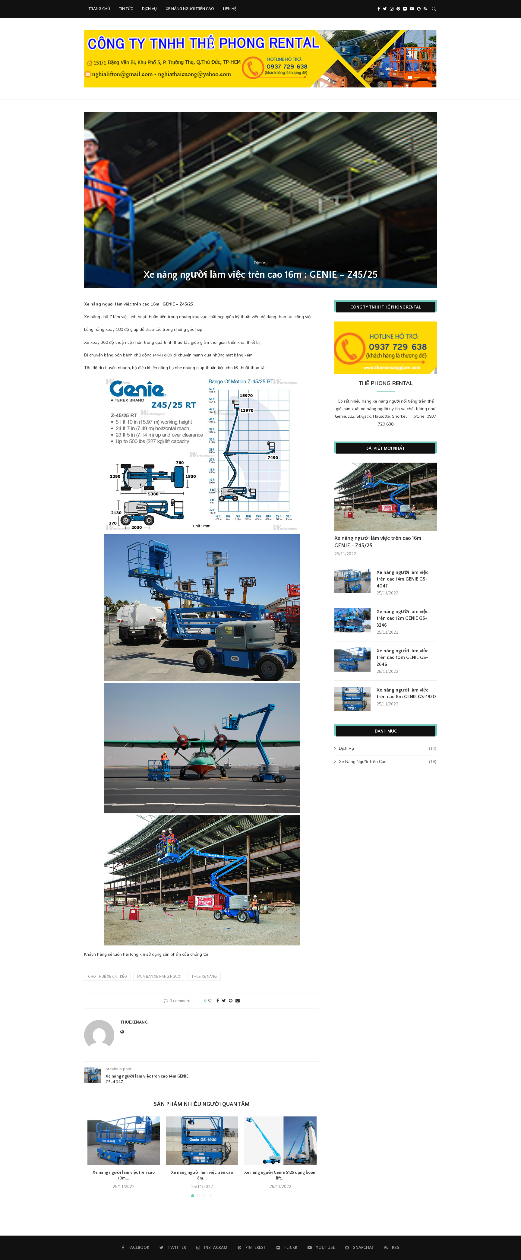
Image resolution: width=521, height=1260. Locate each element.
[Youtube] (412, 8)
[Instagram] (391, 8)
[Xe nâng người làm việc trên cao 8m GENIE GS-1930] (202, 1140)
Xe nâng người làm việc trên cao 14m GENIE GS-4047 (402, 579)
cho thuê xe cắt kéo (107, 976)
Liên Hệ (229, 8)
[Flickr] (405, 8)
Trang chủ (99, 8)
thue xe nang (204, 976)
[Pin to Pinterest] (230, 1001)
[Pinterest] (398, 8)
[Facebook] (378, 8)
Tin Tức (126, 8)
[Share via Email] (237, 1001)
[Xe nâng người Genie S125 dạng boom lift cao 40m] (280, 1140)
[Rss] (425, 8)
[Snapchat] (419, 8)
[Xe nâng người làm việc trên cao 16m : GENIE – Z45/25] (385, 497)
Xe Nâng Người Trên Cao (190, 8)
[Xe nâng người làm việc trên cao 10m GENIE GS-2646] (123, 1140)
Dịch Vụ (149, 8)
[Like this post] (210, 1001)
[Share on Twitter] (224, 1001)
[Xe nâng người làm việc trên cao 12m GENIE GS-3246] (352, 620)
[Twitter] (385, 8)
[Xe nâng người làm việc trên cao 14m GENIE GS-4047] (352, 581)
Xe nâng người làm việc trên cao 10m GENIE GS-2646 (402, 657)
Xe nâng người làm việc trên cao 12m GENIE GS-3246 (402, 618)
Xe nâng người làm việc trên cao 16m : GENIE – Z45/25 (379, 542)
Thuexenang (133, 1022)
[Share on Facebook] (217, 1001)
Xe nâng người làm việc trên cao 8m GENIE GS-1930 (406, 693)
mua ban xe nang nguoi (159, 976)
